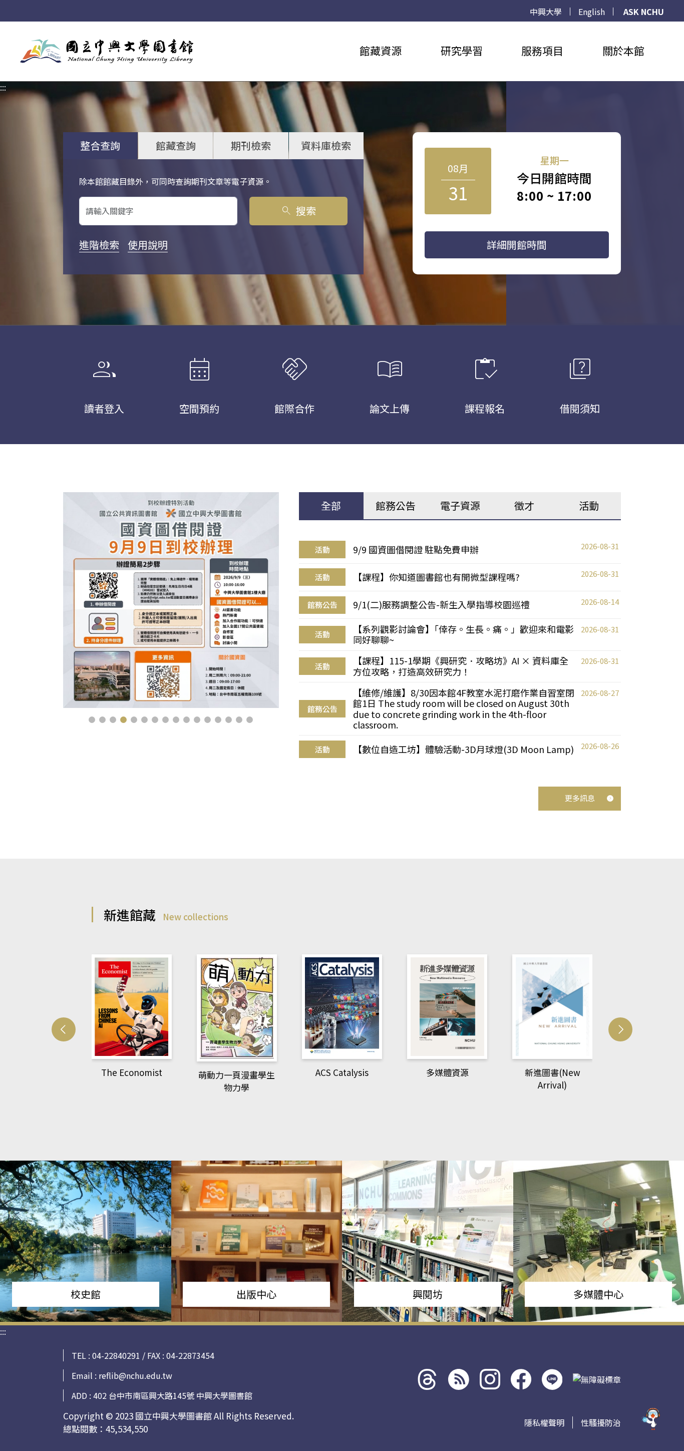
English (591, 12)
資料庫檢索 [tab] (326, 145)
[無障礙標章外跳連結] (597, 1379)
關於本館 (623, 50)
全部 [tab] (331, 505)
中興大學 (546, 12)
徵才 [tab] (524, 505)
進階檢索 (99, 244)
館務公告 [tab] (396, 505)
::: (3, 28)
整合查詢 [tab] (100, 145)
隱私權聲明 (544, 1422)
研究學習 (462, 50)
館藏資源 (381, 50)
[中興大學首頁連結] (106, 51)
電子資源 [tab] (460, 505)
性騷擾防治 (601, 1422)
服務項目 (542, 50)
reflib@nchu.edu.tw (135, 1375)
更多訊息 (580, 798)
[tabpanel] (460, 649)
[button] (92, 719)
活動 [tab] (589, 505)
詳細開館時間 (517, 244)
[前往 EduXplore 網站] (651, 1414)
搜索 (298, 210)
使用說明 (148, 244)
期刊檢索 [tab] (251, 145)
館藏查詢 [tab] (176, 145)
